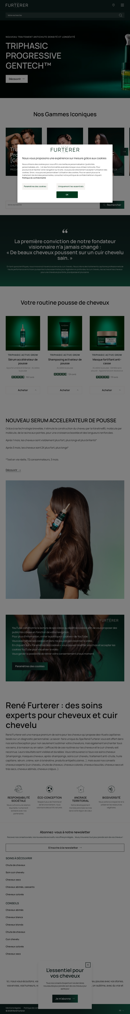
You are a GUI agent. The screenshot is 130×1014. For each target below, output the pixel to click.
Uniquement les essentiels (70, 186)
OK (67, 194)
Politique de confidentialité (34, 178)
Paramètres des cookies (35, 186)
